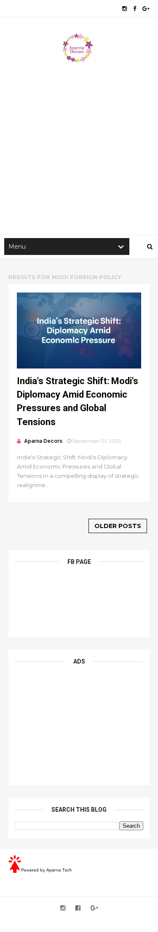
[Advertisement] (79, 147)
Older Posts (117, 526)
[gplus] (146, 8)
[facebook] (134, 8)
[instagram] (124, 8)
